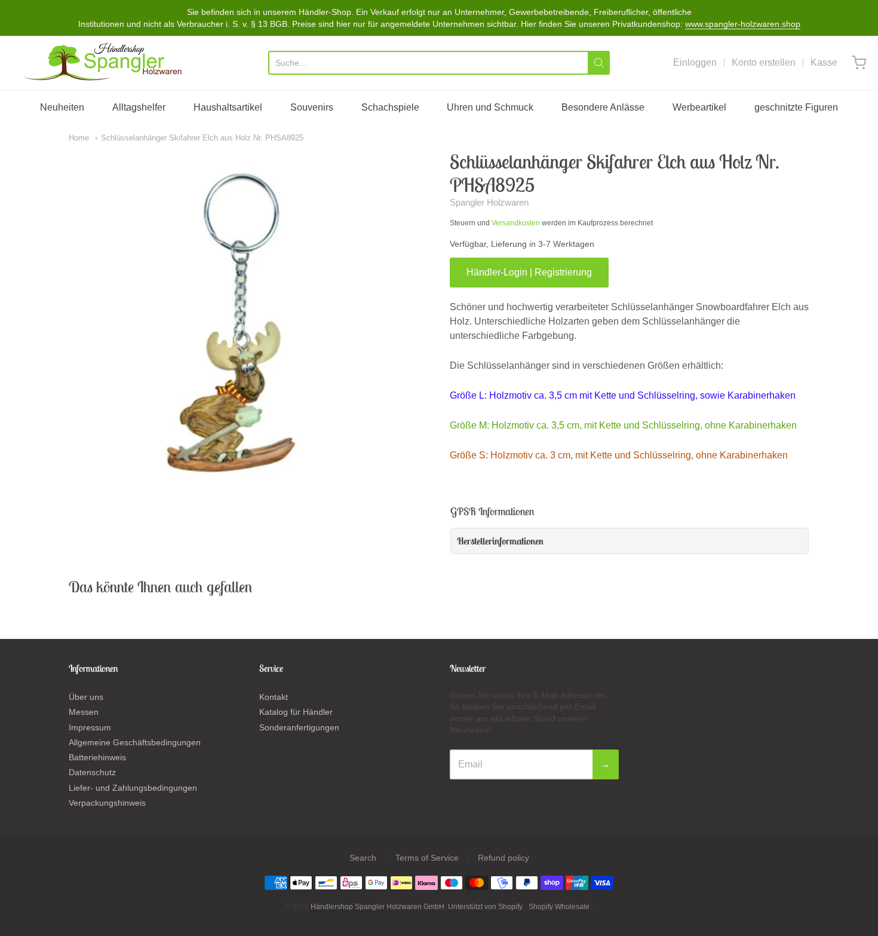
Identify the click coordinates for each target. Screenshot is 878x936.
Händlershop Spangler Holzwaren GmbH (377, 907)
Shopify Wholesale (559, 907)
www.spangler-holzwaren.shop (742, 24)
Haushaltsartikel (228, 107)
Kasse (824, 62)
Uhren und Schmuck (490, 107)
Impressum (90, 727)
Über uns (86, 697)
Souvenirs (311, 107)
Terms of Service (427, 857)
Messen (84, 712)
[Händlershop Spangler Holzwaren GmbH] (105, 63)
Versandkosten (516, 223)
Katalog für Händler (296, 712)
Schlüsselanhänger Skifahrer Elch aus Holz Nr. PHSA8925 (202, 137)
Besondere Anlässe (602, 107)
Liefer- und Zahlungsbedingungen (133, 788)
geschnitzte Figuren (796, 107)
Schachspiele (390, 107)
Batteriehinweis (97, 757)
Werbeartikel (699, 107)
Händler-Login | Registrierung (529, 272)
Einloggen (695, 62)
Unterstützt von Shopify (485, 907)
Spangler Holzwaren (489, 202)
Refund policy (503, 857)
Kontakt (273, 697)
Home (79, 137)
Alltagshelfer (138, 107)
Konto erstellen (764, 62)
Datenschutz (92, 772)
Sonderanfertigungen (299, 727)
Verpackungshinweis (107, 802)
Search (362, 857)
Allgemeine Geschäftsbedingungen (135, 742)
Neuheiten (62, 107)
